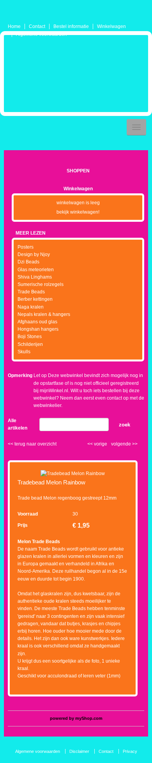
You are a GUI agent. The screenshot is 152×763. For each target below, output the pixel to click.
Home (14, 26)
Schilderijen (30, 344)
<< (90, 444)
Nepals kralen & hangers (44, 314)
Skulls (24, 351)
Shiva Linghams (35, 277)
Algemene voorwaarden (41, 34)
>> (134, 444)
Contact (37, 26)
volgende (124, 444)
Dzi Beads (28, 262)
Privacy (130, 751)
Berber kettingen (35, 299)
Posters (26, 247)
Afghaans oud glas (37, 321)
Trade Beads (31, 292)
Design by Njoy (34, 254)
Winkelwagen (111, 26)
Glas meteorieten (36, 269)
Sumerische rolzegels (41, 284)
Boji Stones (30, 336)
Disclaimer (79, 751)
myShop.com (89, 718)
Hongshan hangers (38, 329)
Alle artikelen (17, 424)
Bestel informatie (71, 26)
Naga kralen (31, 307)
